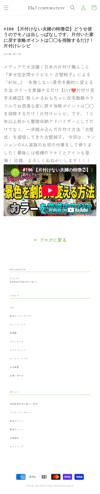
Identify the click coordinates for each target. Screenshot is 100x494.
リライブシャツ (18, 349)
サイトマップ (17, 446)
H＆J (12, 307)
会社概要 (14, 367)
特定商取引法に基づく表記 (24, 403)
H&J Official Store (44, 485)
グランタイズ (17, 341)
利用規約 (14, 437)
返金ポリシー (17, 420)
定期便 (13, 332)
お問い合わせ (17, 375)
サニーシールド (18, 324)
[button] (6, 7)
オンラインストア (19, 358)
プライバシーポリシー (21, 412)
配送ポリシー (17, 429)
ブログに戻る (53, 240)
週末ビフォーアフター (21, 315)
